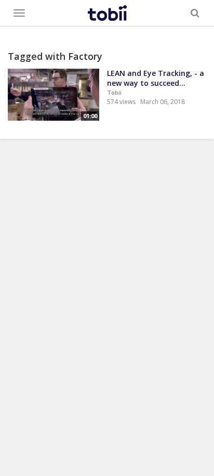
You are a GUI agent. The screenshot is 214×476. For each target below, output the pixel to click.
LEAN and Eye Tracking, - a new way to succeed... (155, 78)
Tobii (114, 92)
